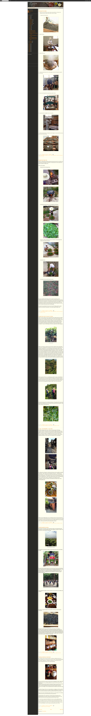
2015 (29, 18)
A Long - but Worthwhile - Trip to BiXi (45, 428)
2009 (29, 50)
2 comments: (50, 154)
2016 (29, 17)
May (30, 28)
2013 (29, 45)
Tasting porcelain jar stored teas (45, 657)
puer (51, 155)
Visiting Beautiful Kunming (43, 527)
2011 (29, 47)
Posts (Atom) (44, 711)
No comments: (50, 310)
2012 (29, 46)
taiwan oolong (43, 706)
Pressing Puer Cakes (43, 11)
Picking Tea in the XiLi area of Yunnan (46, 316)
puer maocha (54, 155)
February (31, 41)
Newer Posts (40, 709)
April (30, 29)
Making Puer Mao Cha (43, 160)
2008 (29, 51)
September (31, 23)
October (31, 22)
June (30, 27)
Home (51, 709)
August (31, 24)
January (31, 42)
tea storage (48, 706)
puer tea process (60, 155)
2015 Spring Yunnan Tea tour (45, 155)
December (31, 19)
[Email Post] (53, 154)
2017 (29, 16)
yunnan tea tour (56, 425)
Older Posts (61, 709)
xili (53, 425)
